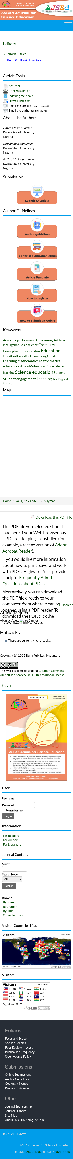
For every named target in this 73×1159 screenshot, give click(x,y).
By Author (10, 906)
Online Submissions (18, 1074)
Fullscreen (66, 605)
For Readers (11, 835)
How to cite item (19, 101)
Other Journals (13, 915)
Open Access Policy (18, 1056)
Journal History (15, 1111)
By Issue (8, 902)
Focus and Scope (16, 1038)
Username (8, 798)
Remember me (14, 810)
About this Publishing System (24, 1120)
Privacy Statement (17, 1088)
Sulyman (49, 501)
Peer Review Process (19, 1047)
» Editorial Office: (15, 54)
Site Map (11, 1115)
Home (7, 501)
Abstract (14, 86)
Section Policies (15, 1043)
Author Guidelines (17, 1079)
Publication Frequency (20, 1052)
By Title (8, 911)
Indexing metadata (21, 96)
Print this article (19, 90)
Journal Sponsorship (18, 1106)
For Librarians (12, 844)
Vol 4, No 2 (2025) (27, 501)
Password (8, 805)
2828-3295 (62, 1151)
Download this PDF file (53, 517)
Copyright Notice (16, 1083)
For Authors (11, 840)
